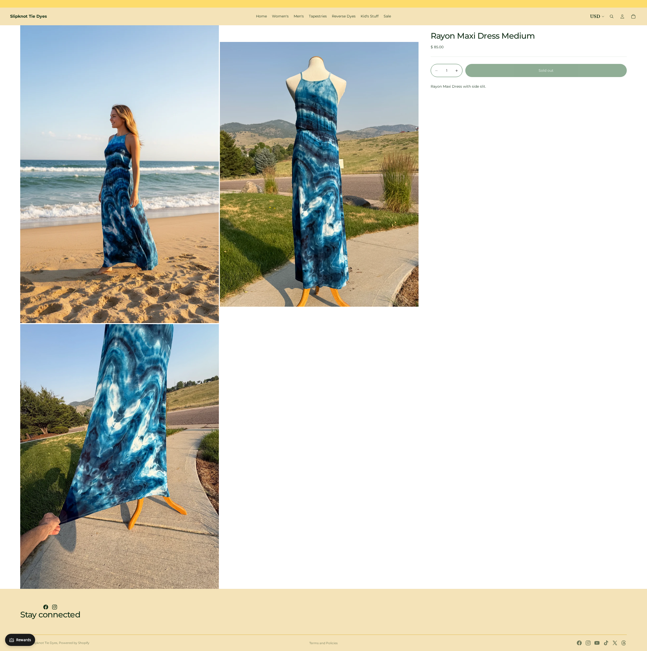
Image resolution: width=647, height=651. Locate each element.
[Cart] (633, 16)
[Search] (611, 16)
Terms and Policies (323, 643)
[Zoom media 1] (119, 174)
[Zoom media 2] (319, 174)
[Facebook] (46, 607)
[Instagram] (55, 607)
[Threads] (624, 643)
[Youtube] (597, 643)
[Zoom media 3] (119, 456)
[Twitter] (615, 643)
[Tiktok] (606, 643)
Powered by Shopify (74, 643)
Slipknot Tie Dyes (44, 643)
